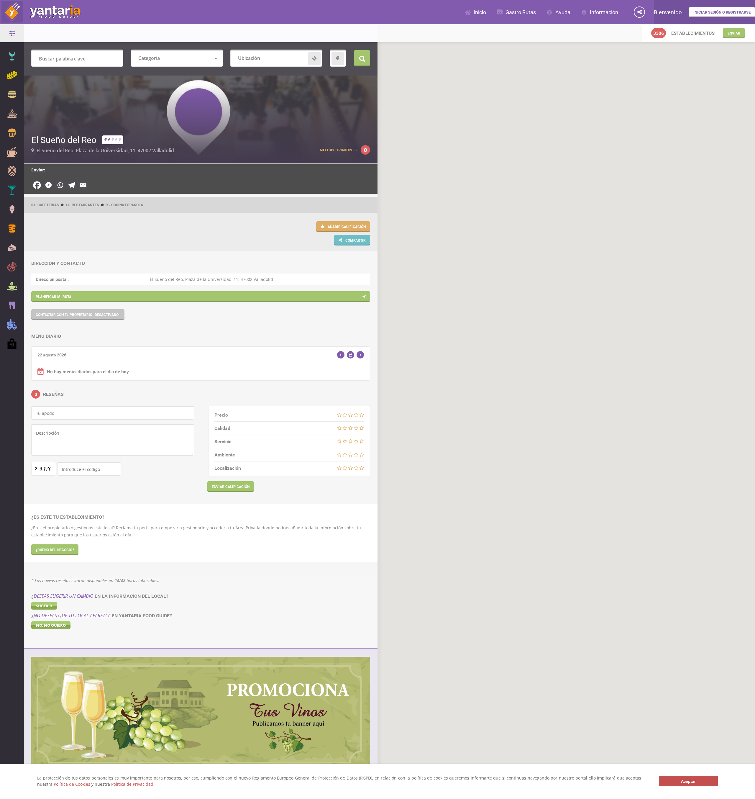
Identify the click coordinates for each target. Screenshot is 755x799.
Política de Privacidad (132, 784)
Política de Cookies (72, 784)
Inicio (480, 12)
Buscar (362, 58)
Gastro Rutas (520, 12)
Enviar (734, 33)
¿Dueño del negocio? (55, 549)
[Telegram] (71, 185)
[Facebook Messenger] (48, 185)
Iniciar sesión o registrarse (722, 12)
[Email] (83, 185)
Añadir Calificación (346, 226)
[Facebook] (37, 185)
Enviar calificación (231, 486)
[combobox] (176, 58)
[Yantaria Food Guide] (40, 20)
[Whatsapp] (60, 185)
